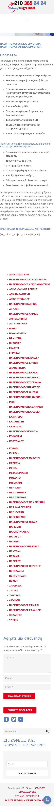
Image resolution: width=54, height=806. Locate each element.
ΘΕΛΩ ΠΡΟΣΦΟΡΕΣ (27, 773)
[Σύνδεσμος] (27, 7)
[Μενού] (27, 20)
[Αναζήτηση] (47, 731)
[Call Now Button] (47, 800)
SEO (34, 792)
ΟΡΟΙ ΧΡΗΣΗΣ (32, 796)
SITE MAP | (20, 796)
